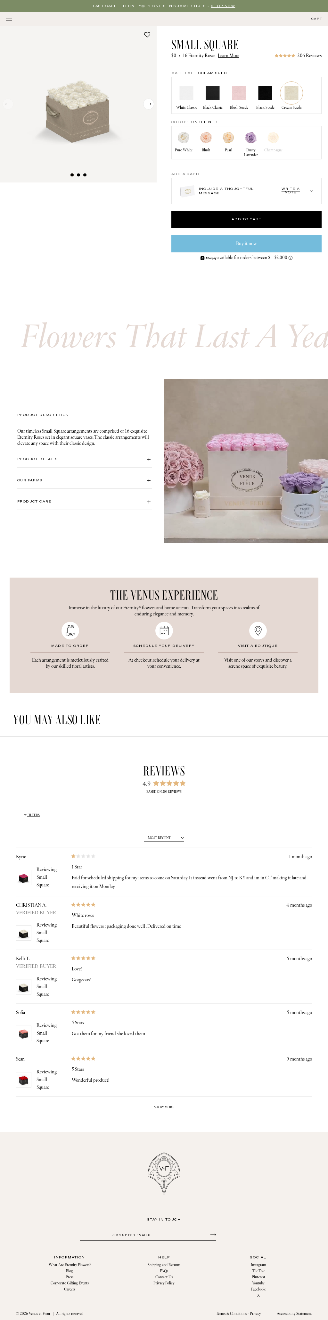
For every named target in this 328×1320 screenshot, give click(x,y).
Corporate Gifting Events (70, 1283)
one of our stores (249, 660)
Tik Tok (258, 1271)
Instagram (258, 1265)
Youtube (258, 1283)
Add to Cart (246, 219)
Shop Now (223, 6)
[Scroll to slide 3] (85, 175)
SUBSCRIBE (212, 1234)
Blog (69, 1271)
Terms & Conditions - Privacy (238, 1313)
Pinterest (258, 1277)
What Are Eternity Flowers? (70, 1265)
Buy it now (246, 244)
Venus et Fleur (39, 1313)
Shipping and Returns (164, 1265)
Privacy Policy (163, 1283)
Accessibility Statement (294, 1313)
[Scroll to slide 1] (72, 175)
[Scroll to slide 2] (78, 175)
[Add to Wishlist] (147, 34)
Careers (69, 1289)
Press (69, 1277)
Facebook (258, 1289)
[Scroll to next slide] (148, 104)
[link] (298, 56)
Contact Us (164, 1277)
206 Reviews (309, 56)
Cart (316, 19)
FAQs (164, 1271)
